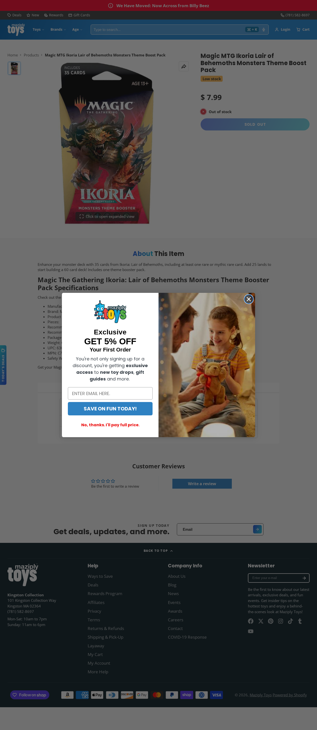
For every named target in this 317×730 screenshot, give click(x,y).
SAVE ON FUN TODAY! (110, 408)
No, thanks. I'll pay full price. (110, 425)
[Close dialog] (248, 299)
